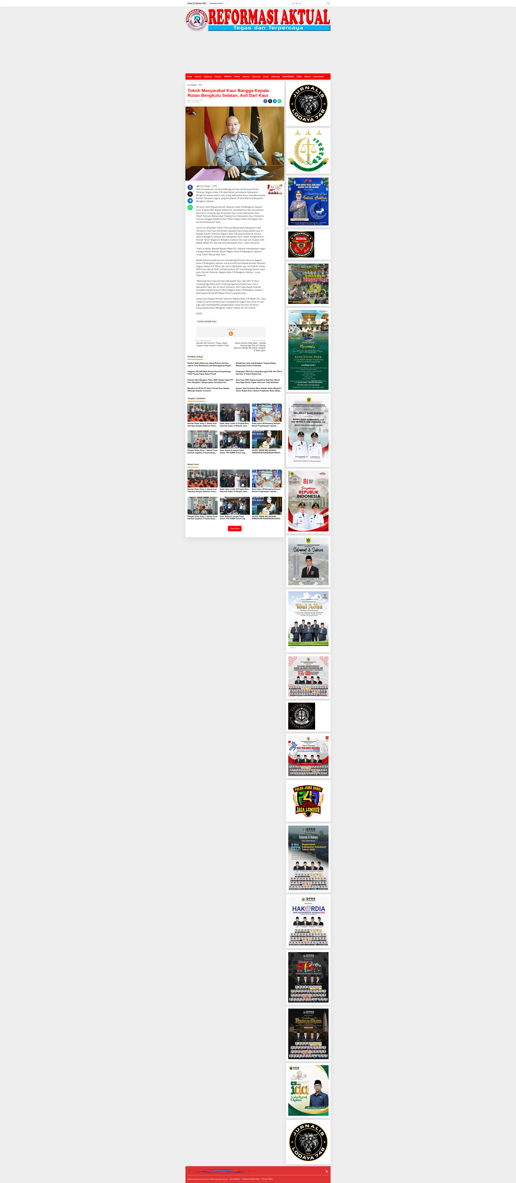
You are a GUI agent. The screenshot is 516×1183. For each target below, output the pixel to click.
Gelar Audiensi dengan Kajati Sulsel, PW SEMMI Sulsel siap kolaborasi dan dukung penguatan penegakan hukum (234, 451)
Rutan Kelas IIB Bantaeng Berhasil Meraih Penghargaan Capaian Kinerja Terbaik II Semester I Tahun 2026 (266, 424)
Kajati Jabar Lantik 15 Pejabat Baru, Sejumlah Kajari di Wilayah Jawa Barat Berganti (234, 424)
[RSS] (231, 333)
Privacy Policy (267, 1179)
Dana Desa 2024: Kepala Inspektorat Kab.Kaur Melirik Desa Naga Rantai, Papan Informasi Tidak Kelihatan (258, 381)
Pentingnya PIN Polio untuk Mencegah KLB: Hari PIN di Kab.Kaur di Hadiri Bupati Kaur (259, 372)
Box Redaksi (235, 1179)
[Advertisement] (258, 53)
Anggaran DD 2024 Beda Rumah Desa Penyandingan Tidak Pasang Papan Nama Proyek (209, 372)
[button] (328, 3)
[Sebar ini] (265, 101)
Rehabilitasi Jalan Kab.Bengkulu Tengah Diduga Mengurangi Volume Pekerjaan (256, 364)
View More (234, 528)
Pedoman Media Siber (250, 1179)
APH (188, 102)
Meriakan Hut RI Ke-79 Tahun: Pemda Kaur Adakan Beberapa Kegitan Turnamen (208, 389)
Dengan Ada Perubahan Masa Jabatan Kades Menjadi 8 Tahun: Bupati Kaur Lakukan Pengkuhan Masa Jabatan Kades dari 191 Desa (259, 389)
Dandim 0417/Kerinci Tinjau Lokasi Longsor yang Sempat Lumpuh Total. (212, 343)
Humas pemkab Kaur (207, 321)
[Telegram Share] (275, 101)
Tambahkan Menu (216, 3)
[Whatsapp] (279, 101)
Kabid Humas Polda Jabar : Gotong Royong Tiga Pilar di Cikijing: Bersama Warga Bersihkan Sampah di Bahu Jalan (250, 345)
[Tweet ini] (270, 101)
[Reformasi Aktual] (258, 19)
